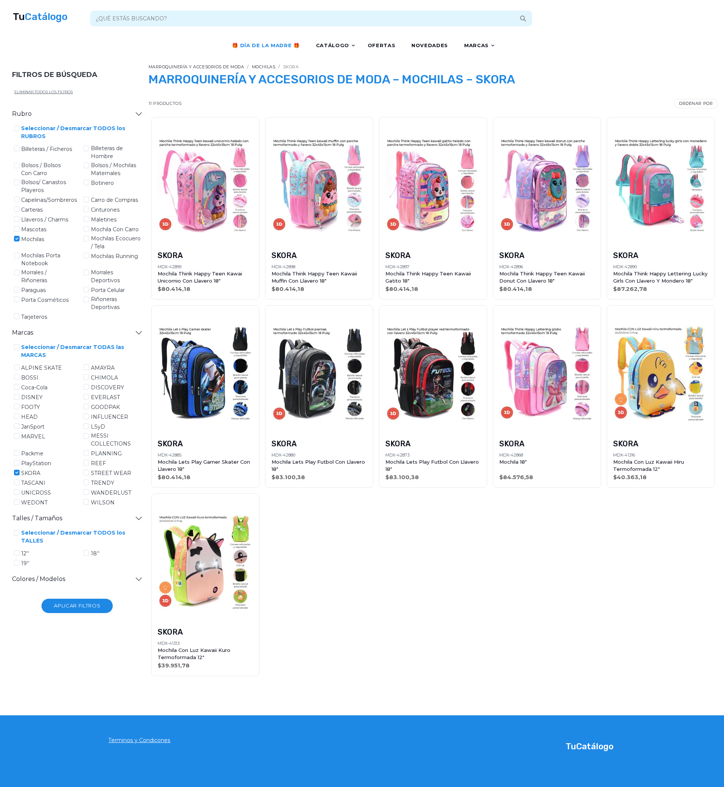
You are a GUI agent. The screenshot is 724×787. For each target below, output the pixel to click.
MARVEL (33, 436)
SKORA (30, 473)
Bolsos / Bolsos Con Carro (41, 169)
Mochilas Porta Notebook (40, 259)
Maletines (104, 219)
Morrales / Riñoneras (34, 276)
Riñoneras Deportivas (105, 303)
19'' (25, 563)
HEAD (29, 416)
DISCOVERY (107, 387)
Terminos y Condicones (139, 740)
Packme (32, 453)
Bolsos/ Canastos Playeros (43, 186)
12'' (25, 553)
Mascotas (33, 229)
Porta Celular (108, 290)
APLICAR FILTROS (77, 606)
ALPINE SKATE (41, 367)
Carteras (32, 209)
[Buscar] (523, 18)
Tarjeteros (34, 317)
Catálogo (332, 45)
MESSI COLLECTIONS (111, 439)
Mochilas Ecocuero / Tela (116, 242)
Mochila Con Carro (115, 229)
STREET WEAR (111, 473)
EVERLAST (105, 397)
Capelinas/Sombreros (49, 200)
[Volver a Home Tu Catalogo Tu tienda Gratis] (40, 17)
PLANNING (106, 453)
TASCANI (33, 483)
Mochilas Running (114, 256)
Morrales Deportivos (105, 276)
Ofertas (382, 45)
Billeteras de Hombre (107, 152)
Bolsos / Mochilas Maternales (113, 169)
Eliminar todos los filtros (43, 91)
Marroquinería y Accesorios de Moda (196, 66)
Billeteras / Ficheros (46, 149)
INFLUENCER (109, 416)
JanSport (32, 426)
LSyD (98, 426)
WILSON (103, 502)
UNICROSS (36, 492)
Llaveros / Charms (44, 219)
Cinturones (105, 209)
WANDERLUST (111, 492)
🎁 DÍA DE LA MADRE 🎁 (265, 45)
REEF (98, 463)
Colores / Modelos (38, 579)
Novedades (429, 45)
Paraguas (33, 290)
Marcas (476, 45)
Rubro (22, 113)
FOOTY (30, 407)
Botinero (102, 183)
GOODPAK (105, 407)
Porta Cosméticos (45, 300)
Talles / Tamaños (37, 518)
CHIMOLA (104, 377)
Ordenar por (696, 103)
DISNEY (32, 397)
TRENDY (102, 483)
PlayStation (36, 463)
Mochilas (32, 239)
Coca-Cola (34, 387)
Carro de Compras (114, 200)
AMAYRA (103, 367)
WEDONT (34, 502)
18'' (95, 553)
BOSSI (29, 377)
